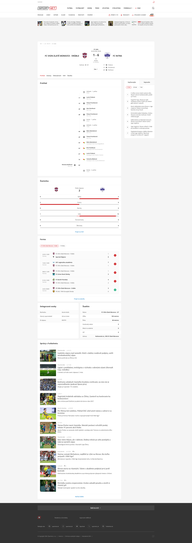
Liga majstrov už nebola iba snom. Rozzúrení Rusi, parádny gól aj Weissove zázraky (98, 23)
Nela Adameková (91, 131)
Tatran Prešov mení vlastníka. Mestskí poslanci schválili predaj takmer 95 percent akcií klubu (83, 426)
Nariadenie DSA (86, 536)
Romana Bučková (67, 164)
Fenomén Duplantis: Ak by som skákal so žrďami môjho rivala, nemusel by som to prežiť (52, 23)
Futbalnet (80, 8)
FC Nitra (117, 55)
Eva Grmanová (98, 149)
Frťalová (110, 65)
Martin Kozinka (62, 408)
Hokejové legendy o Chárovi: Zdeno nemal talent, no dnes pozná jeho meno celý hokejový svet (122, 23)
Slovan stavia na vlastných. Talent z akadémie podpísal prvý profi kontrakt (84, 470)
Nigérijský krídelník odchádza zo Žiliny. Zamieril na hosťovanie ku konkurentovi (84, 397)
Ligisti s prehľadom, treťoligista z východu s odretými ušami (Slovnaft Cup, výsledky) (85, 368)
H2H (64, 75)
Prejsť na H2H (79, 232)
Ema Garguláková (99, 144)
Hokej (89, 8)
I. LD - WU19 (47, 44)
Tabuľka (69, 75)
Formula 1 (128, 8)
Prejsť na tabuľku (79, 299)
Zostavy (48, 75)
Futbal (70, 8)
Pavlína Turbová (99, 155)
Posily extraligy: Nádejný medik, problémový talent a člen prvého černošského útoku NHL (74, 23)
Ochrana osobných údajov (72, 536)
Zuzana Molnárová (99, 160)
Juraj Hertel (61, 451)
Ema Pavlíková (90, 148)
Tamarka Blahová (91, 159)
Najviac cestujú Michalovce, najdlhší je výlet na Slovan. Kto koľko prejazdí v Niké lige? (84, 455)
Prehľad (42, 75)
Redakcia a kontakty (61, 518)
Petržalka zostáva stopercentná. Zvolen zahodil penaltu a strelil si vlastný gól (84, 484)
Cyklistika (116, 8)
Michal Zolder (66, 316)
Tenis (97, 8)
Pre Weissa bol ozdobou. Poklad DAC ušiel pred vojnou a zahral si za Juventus (85, 412)
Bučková (82, 65)
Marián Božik (65, 312)
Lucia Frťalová (90, 97)
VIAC (139, 8)
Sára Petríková (90, 108)
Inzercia (60, 536)
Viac (95, 69)
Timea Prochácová (91, 103)
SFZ (41, 44)
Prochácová (111, 67)
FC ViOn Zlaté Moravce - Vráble (62, 55)
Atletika (105, 8)
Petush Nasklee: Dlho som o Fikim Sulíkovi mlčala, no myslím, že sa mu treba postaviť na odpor (145, 23)
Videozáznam (57, 75)
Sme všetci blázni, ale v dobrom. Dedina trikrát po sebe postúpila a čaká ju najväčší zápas (84, 441)
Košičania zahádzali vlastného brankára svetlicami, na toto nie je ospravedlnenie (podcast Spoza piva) (83, 383)
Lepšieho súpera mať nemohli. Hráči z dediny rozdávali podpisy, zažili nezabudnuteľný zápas (85, 354)
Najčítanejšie (132, 82)
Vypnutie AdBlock (85, 518)
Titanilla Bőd (61, 350)
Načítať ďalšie (79, 496)
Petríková (110, 70)
